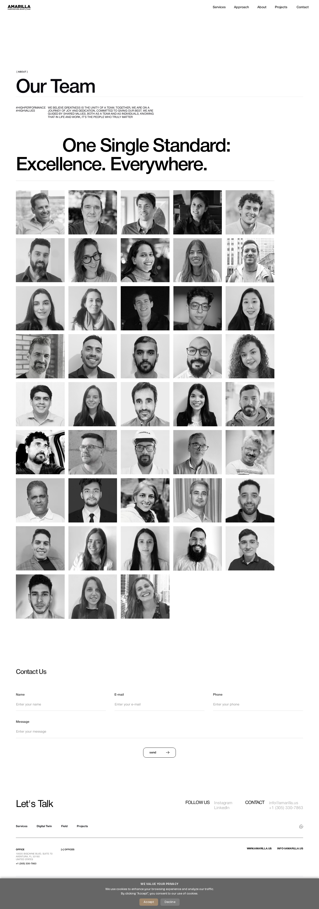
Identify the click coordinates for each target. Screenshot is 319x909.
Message (22, 721)
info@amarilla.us (290, 848)
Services (21, 826)
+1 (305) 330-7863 (26, 864)
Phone (218, 694)
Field (64, 826)
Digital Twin (44, 826)
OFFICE (20, 850)
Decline (170, 902)
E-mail (119, 694)
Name (20, 694)
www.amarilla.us (259, 848)
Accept (149, 902)
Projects (82, 826)
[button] (241, 7)
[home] (19, 7)
